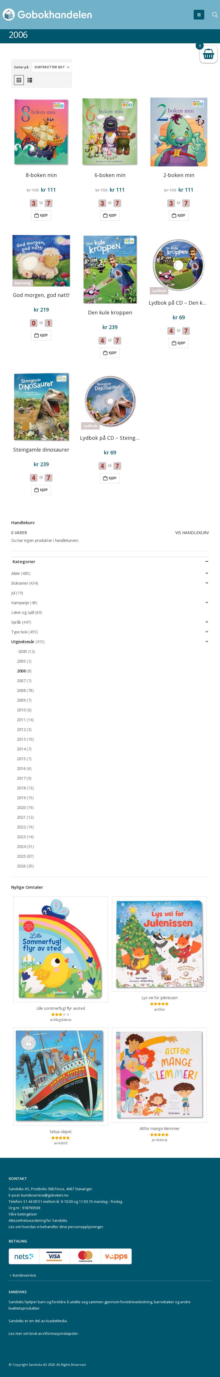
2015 (21, 758)
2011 (21, 719)
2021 (21, 817)
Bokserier (19, 583)
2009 (21, 700)
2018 (21, 788)
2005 (21, 661)
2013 (21, 739)
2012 (21, 729)
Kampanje (20, 602)
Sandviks (16, 1302)
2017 (21, 778)
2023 (21, 836)
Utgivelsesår (22, 641)
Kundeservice (24, 1275)
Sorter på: (21, 67)
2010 (21, 710)
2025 (21, 856)
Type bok (19, 632)
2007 (21, 680)
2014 (21, 749)
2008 (21, 690)
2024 (21, 846)
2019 (21, 797)
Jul (13, 593)
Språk (16, 622)
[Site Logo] (47, 15)
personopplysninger (85, 1226)
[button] (199, 15)
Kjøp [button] (44, 215)
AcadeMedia (56, 1320)
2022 (21, 827)
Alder (15, 573)
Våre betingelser (23, 1214)
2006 (21, 671)
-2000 (22, 651)
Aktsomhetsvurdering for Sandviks (38, 1220)
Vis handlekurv (192, 532)
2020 (21, 807)
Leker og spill (22, 612)
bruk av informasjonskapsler (54, 1333)
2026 (21, 866)
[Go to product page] (41, 132)
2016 (21, 768)
